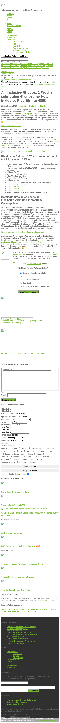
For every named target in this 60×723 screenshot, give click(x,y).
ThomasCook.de (18, 254)
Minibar (33, 462)
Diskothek (25, 449)
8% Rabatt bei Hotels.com (11, 533)
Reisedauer (5, 420)
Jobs (3, 717)
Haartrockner (42, 460)
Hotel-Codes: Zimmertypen (17, 639)
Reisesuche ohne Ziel (15, 643)
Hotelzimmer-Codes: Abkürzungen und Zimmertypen (22, 564)
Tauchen (49, 454)
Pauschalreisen (13, 660)
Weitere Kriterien (7, 446)
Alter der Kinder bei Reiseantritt (13, 425)
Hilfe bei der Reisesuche (44, 601)
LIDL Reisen (18, 658)
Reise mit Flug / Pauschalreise (35, 273)
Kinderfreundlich (39, 451)
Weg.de (16, 656)
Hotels (9, 32)
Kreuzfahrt (27, 283)
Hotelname (5, 443)
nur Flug (26, 276)
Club (15, 449)
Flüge (9, 34)
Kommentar (7, 369)
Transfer (17, 188)
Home (9, 24)
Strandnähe (37, 449)
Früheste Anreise (8, 414)
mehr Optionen (30, 466)
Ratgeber (16, 44)
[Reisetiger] (6, 4)
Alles (9, 28)
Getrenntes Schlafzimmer (23, 460)
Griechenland (30, 106)
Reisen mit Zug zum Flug (11, 323)
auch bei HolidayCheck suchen (13, 474)
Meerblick (22, 462)
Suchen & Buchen (14, 26)
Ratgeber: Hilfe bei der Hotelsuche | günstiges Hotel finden (24, 321)
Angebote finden (30, 471)
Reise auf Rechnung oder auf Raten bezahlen (19, 577)
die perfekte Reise (34, 264)
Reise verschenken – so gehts (19, 633)
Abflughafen (6, 409)
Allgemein (11, 38)
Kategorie (5, 440)
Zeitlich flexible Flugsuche (17, 629)
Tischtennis (15, 457)
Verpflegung (6, 435)
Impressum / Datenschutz (20, 717)
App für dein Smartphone (23, 48)
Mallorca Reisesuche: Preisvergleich (21, 641)
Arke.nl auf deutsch (14, 631)
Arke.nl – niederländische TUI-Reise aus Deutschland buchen (25, 354)
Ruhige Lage (19, 454)
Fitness (12, 451)
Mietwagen (18, 186)
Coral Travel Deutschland (17, 702)
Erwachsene (6, 422)
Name (4, 392)
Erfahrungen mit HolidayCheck (13, 609)
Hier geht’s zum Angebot (11, 126)
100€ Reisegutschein (15, 637)
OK (36, 721)
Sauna (7, 454)
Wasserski (27, 457)
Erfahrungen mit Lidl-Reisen (37, 609)
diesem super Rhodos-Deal (31, 114)
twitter (9, 16)
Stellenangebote (19, 50)
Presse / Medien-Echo (21, 52)
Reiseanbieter (18, 42)
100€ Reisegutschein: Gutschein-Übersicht (20, 546)
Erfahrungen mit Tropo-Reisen (26, 611)
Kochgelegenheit (8, 462)
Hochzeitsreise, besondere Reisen (36, 286)
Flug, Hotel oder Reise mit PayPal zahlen (17, 590)
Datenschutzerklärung (46, 721)
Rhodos (43, 106)
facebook (10, 14)
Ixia (38, 106)
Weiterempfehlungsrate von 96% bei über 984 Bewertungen (25, 242)
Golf (20, 451)
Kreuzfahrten (12, 36)
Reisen (10, 30)
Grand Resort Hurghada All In (15, 492)
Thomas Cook (23, 190)
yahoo (9, 18)
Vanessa (21, 106)
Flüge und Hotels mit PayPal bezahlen (22, 635)
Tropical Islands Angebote (13, 505)
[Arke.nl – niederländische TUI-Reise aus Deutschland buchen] (17, 350)
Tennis (4, 457)
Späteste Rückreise (9, 417)
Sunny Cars (5, 145)
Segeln (31, 454)
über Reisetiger (13, 40)
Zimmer (4, 438)
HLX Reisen (17, 654)
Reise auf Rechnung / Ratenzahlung (21, 627)
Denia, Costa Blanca (15, 704)
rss (8, 20)
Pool (27, 451)
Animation (5, 449)
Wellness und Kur (42, 457)
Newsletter (17, 46)
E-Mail (4, 395)
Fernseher (5, 460)
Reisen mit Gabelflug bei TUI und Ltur (22, 700)
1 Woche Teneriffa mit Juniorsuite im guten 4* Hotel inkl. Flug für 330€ (27, 67)
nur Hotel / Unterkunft (31, 280)
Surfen (40, 454)
